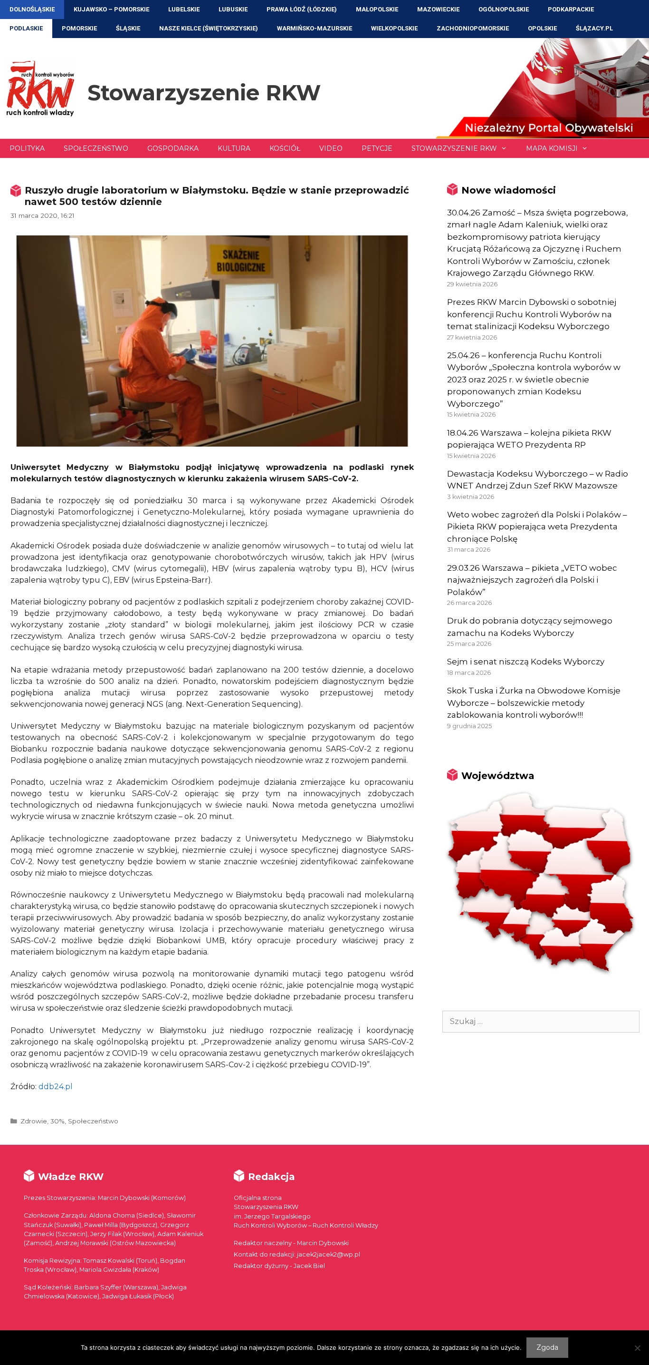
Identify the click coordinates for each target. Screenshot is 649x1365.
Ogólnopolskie (503, 9)
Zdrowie (33, 1121)
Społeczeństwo (96, 148)
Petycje (377, 148)
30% (57, 1121)
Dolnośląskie (32, 9)
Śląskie (128, 28)
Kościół (284, 148)
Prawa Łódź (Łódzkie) (302, 9)
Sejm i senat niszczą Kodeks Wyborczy (525, 661)
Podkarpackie (571, 9)
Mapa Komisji (552, 148)
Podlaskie (26, 28)
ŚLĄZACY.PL (594, 28)
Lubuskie (233, 9)
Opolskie (542, 28)
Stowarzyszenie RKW (204, 92)
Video (331, 148)
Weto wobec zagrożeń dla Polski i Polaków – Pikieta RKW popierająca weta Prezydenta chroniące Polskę (537, 527)
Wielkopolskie (394, 28)
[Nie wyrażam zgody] (637, 1348)
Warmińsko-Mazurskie (314, 28)
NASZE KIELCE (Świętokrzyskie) (208, 28)
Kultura (234, 148)
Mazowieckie (438, 9)
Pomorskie (79, 28)
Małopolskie (377, 9)
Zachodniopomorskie (473, 28)
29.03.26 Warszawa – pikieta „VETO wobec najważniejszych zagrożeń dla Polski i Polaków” (532, 580)
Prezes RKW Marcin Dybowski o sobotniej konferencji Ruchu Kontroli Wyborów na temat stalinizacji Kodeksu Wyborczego (531, 314)
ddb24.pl (55, 1086)
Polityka (27, 148)
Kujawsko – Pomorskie (111, 9)
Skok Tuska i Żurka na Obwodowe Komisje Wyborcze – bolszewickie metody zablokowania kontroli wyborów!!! (533, 703)
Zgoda (547, 1347)
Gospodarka (173, 148)
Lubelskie (184, 9)
